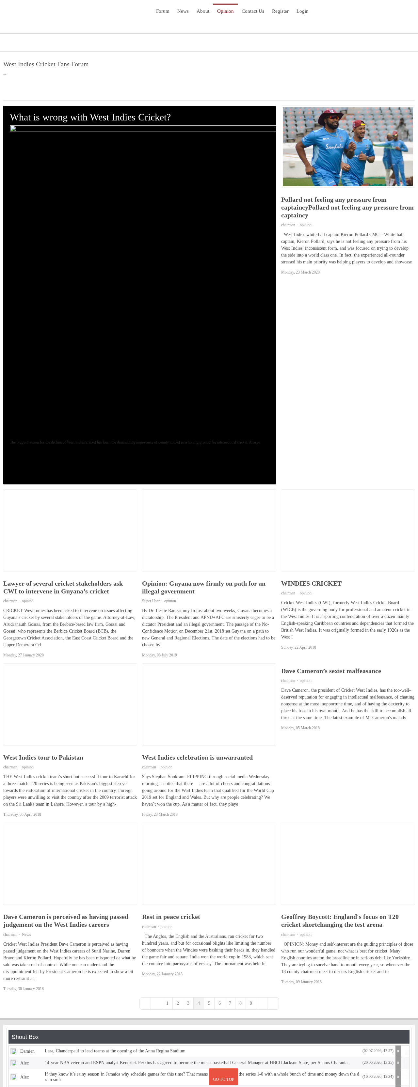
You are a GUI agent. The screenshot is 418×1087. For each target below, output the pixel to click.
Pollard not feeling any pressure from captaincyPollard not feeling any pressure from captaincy (347, 207)
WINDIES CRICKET (311, 584)
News (26, 935)
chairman (288, 225)
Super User (151, 602)
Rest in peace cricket (171, 917)
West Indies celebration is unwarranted (197, 758)
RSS (406, 15)
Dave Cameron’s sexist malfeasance (331, 671)
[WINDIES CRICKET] (348, 531)
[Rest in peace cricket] (209, 865)
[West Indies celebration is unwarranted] (209, 705)
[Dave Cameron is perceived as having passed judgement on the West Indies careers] (70, 865)
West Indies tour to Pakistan (43, 758)
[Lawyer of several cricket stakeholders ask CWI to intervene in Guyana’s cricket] (70, 531)
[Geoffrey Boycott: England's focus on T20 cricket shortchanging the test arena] (348, 865)
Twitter (396, 15)
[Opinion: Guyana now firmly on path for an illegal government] (209, 531)
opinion (17, 468)
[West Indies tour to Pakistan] (70, 705)
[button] (379, 90)
